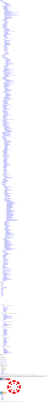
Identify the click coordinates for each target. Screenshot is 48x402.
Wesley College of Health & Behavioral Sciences (8, 317)
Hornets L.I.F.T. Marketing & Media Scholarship (8, 268)
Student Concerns (8, 64)
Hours (4, 173)
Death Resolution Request (6, 254)
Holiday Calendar (6, 224)
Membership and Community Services (7, 174)
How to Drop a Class (8, 232)
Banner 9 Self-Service (7, 229)
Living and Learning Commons (7, 144)
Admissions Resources (4, 24)
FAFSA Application (5, 45)
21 (1, 361)
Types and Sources (5, 50)
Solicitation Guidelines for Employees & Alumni (8, 352)
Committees (6, 191)
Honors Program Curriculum (6, 101)
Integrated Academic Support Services (7, 86)
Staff (1, 285)
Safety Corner (5, 257)
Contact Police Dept (5, 261)
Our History (3, 265)
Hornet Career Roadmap (7, 158)
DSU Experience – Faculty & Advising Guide (9, 237)
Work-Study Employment (7, 54)
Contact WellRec (5, 170)
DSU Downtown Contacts (6, 263)
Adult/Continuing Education (4, 111)
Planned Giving (3, 272)
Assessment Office (6, 58)
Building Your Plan (5, 273)
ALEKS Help (7, 96)
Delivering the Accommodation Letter (10, 205)
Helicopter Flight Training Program (9, 189)
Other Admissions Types (4, 6)
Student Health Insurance (7, 30)
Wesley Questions (2, 373)
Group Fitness (6, 172)
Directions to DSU (5, 23)
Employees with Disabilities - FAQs (10, 211)
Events (2, 291)
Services (4, 92)
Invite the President (6, 187)
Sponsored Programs (4, 123)
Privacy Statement (2, 398)
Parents (2, 286)
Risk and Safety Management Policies (8, 244)
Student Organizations (4, 151)
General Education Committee (8, 93)
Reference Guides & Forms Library (7, 125)
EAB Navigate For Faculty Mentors (8, 98)
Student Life (2, 136)
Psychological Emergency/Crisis (7, 164)
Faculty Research (3, 121)
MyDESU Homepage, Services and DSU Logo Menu (10, 235)
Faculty (2, 292)
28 (1, 362)
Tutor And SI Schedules (7, 88)
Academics (2, 56)
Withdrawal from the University (8, 5)
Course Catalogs (3, 77)
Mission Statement (5, 160)
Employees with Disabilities (8, 210)
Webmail (5, 238)
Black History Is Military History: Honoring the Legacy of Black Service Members (12, 15)
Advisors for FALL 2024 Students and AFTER (10, 80)
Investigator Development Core (6, 126)
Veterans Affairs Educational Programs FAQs (9, 13)
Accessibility (2, 399)
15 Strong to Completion (7, 79)
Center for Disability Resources (7, 200)
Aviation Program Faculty (7, 68)
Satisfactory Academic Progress (7, 40)
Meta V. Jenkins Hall (6, 143)
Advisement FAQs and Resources (8, 81)
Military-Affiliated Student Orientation (8, 12)
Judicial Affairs (3, 182)
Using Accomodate (7, 218)
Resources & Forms (5, 108)
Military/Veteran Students (6, 9)
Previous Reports (8, 196)
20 (0, 361)
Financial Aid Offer (6, 47)
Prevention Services (5, 166)
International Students (5, 7)
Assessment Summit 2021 (9, 59)
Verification (6, 36)
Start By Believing (5, 258)
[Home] (11, 303)
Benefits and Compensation (7, 223)
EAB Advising (7, 236)
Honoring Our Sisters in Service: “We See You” (9, 11)
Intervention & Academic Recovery (7, 90)
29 (2, 362)
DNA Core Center (4, 133)
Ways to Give (3, 271)
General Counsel (5, 199)
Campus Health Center (6, 162)
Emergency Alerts (5, 260)
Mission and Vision (6, 28)
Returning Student (6, 33)
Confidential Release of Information (10, 207)
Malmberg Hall (6, 147)
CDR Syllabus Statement (9, 216)
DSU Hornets (2, 294)
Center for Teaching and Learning (8, 60)
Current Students (5, 35)
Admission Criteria (5, 100)
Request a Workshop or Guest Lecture (10, 215)
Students (2, 284)
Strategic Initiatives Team (6, 264)
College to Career (8, 208)
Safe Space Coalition (4, 137)
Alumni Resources (5, 159)
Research (2, 320)
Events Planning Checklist (6, 180)
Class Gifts (4, 251)
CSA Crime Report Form (7, 259)
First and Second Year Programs (6, 84)
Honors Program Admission (4, 106)
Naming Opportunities (4, 275)
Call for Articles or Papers (8, 226)
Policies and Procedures (7, 225)
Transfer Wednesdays (6, 22)
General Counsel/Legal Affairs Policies (8, 243)
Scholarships (5, 31)
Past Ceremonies (5, 116)
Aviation (4, 67)
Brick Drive (6, 276)
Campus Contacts (4, 255)
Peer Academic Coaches (7, 91)
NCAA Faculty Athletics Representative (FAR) (9, 177)
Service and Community (6, 156)
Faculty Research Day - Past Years (8, 122)
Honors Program (6, 75)
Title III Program (5, 66)
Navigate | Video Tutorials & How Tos (8, 99)
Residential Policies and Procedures (8, 141)
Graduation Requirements (6, 115)
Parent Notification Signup (4, 287)
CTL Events (7, 62)
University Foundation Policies (7, 247)
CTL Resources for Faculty (8, 61)
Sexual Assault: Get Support (6, 138)
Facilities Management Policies (7, 246)
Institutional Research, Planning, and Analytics (9, 63)
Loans (5, 51)
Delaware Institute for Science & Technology (7, 324)
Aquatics (4, 168)
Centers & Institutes (4, 110)
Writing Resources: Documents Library (9, 89)
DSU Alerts (3, 266)
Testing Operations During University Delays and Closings (9, 119)
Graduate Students (5, 309)
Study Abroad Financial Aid (7, 44)
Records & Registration (4, 25)
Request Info (3, 55)
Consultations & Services (4, 120)
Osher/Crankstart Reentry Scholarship (8, 34)
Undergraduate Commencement (6, 112)
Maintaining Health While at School (7, 165)
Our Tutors (6, 87)
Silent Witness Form (6, 262)
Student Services (5, 157)
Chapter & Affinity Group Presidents (8, 253)
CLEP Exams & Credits (6, 118)
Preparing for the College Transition (10, 202)
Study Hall (6, 178)
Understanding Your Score (8, 95)
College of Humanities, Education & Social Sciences (8, 316)
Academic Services (5, 176)
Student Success (3, 78)
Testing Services (3, 117)
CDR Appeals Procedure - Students (10, 201)
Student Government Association (6, 155)
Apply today (3, 306)
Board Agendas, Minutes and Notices (8, 190)
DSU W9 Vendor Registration (8, 198)
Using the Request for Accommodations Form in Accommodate (12, 220)
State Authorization (5, 105)
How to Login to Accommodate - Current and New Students (12, 219)
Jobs (1, 396)
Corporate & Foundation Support (5, 277)
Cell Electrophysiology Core (4, 135)
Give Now (3, 269)
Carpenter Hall (6, 146)
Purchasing (6, 197)
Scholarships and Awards (7, 53)
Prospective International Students (7, 109)
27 (0, 362)
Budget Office (6, 194)
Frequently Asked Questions (7, 163)
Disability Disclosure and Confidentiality (10, 214)
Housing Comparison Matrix (7, 140)
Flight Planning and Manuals (7, 69)
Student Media (5, 154)
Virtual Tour (2, 290)
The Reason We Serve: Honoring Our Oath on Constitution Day (10, 14)
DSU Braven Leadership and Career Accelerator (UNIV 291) (9, 83)
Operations (3, 250)
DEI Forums (7, 227)
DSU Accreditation (6, 65)
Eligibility (4, 39)
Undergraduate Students (4, 2)
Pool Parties (6, 169)
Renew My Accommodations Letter (10, 212)
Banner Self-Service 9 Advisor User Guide (8, 234)
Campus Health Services (4, 161)
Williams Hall (6, 148)
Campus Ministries (5, 152)
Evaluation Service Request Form (8, 127)
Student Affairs (5, 239)
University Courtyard (6, 145)
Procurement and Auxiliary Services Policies (8, 245)
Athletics (3, 175)
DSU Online (3, 104)
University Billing (6, 48)
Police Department (4, 256)
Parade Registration (5, 267)
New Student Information (7, 3)
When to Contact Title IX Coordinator (9, 249)
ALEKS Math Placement (7, 94)
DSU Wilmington (5, 343)
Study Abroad (5, 107)
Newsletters (5, 71)
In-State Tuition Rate (5, 26)
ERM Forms (7, 221)
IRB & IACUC (5, 124)
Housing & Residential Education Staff (7, 149)
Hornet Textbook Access (7, 29)
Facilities (4, 171)
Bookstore (2, 395)
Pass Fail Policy (5, 57)
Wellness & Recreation (4, 167)
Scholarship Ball (3, 280)
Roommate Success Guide (6, 150)
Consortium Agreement (7, 41)
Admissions (2, 304)
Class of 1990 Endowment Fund (6, 270)
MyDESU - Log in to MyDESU (8, 230)
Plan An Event (5, 179)
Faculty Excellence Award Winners (7, 70)
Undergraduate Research (7, 76)
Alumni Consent (6, 252)
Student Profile (7, 231)
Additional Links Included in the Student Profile (10, 233)
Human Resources (5, 222)
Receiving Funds (5, 46)
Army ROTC (6, 188)
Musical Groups (5, 153)
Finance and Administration (6, 192)
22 (2, 361)
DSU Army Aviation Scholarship (7, 10)
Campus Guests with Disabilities (8, 209)
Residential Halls (5, 142)
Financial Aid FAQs (6, 49)
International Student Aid (7, 42)
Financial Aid (3, 27)
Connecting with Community (6, 274)
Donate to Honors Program (6, 103)
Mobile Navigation (2, 289)
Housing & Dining (4, 139)
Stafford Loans (7, 52)
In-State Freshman (6, 32)
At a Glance (5, 339)
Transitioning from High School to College (10, 203)
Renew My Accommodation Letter (10, 206)
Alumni (2, 293)
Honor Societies (5, 102)
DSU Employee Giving (6, 351)
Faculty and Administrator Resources (9, 213)
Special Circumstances (7, 37)
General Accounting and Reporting (9, 193)
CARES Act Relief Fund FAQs (8, 195)
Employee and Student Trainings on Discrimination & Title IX (11, 248)
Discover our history (4, 337)
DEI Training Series (7, 228)
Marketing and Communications (6, 345)
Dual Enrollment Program (6, 8)
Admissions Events (5, 20)
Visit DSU (3, 19)
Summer (5, 38)
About (1, 183)
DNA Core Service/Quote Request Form (7, 134)
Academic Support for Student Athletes (7, 82)
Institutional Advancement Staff (5, 278)
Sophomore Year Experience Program (8, 85)
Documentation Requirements (9, 204)
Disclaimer (2, 397)
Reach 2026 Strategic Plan (6, 338)
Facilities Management (4, 181)
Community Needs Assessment (7, 131)
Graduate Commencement (6, 113)
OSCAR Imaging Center (4, 132)
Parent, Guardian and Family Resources (9, 217)
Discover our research (4, 322)
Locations (7, 21)
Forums (4, 114)
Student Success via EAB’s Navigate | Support (8, 97)
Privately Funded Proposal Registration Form (7, 279)
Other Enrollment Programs (7, 43)
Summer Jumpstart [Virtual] (7, 4)
